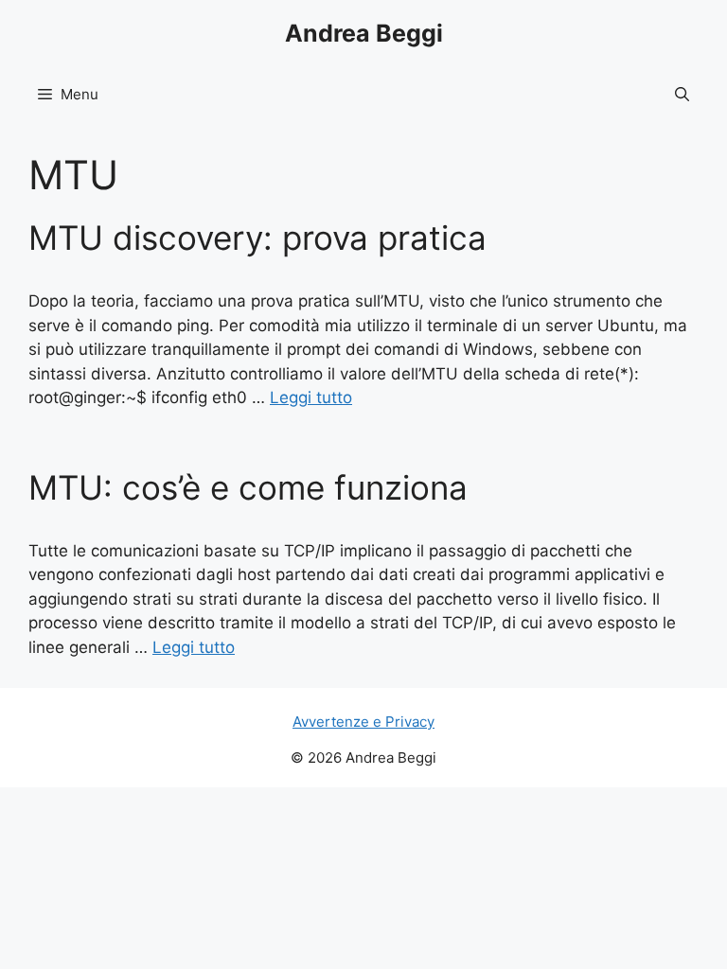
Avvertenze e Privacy (363, 722)
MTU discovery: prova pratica (257, 237)
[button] (682, 94)
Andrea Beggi (364, 33)
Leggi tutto (311, 397)
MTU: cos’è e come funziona (248, 487)
